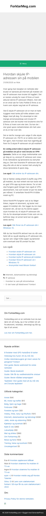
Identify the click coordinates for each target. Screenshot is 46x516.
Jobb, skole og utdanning (15, 420)
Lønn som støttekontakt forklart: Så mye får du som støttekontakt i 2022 (22, 484)
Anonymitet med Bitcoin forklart (22, 265)
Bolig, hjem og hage (12, 404)
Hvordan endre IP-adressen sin (22, 252)
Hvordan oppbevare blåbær (22, 460)
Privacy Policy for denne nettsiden (19, 499)
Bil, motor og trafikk (12, 401)
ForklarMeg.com (23, 6)
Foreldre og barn (11, 411)
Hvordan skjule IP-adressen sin (22, 254)
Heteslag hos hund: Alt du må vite (19, 356)
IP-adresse (10, 278)
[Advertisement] (23, 36)
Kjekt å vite (9, 427)
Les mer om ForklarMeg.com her (18, 333)
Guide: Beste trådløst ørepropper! (18, 378)
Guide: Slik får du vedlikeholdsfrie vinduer (22, 374)
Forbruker (8, 407)
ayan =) (7, 475)
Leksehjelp (8, 430)
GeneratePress (38, 513)
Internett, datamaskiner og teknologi (21, 275)
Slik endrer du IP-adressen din (25, 173)
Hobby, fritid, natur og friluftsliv (17, 414)
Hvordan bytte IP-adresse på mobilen (25, 257)
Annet (6, 397)
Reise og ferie (10, 440)
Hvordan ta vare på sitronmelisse (20, 281)
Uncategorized (10, 446)
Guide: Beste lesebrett (14, 371)
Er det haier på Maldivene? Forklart (21, 284)
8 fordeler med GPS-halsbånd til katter (21, 353)
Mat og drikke (10, 433)
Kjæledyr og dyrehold (13, 424)
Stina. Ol (8, 481)
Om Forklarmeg (10, 437)
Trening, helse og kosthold (15, 443)
